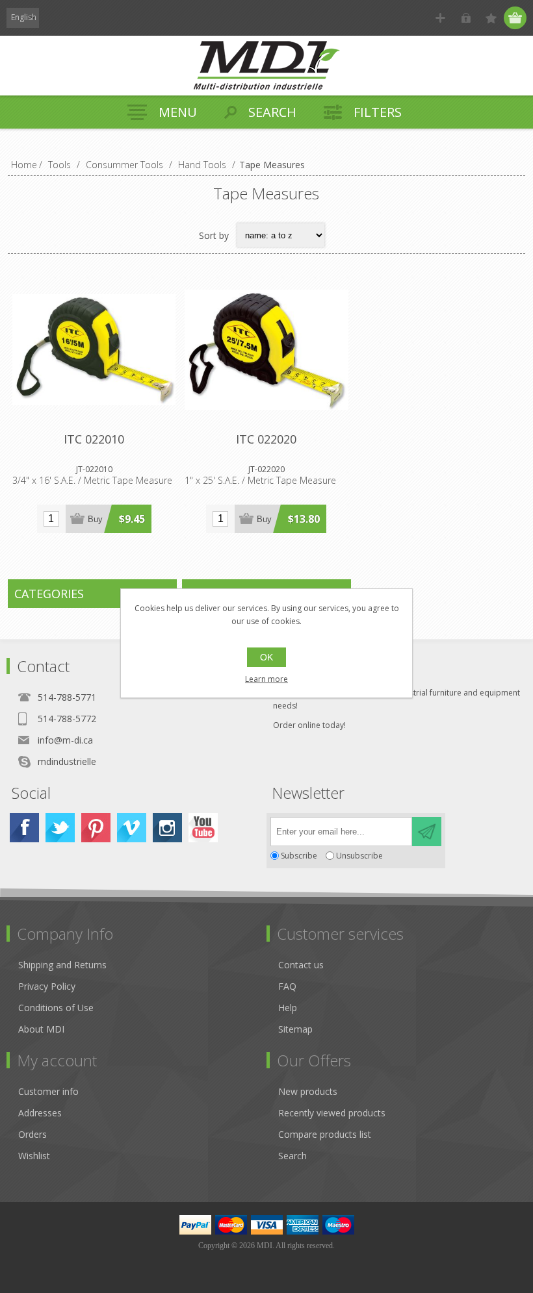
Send (426, 831)
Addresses (40, 1113)
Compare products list (324, 1134)
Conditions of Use (56, 1007)
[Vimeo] (131, 827)
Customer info (48, 1091)
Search (292, 1155)
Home (24, 164)
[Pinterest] (95, 827)
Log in (465, 17)
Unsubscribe (359, 855)
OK (266, 657)
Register (440, 17)
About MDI (41, 1029)
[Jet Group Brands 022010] (94, 349)
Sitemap (295, 1029)
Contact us (301, 965)
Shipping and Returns (62, 965)
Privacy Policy (46, 986)
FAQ (287, 986)
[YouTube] (203, 827)
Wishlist (34, 1155)
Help (287, 1007)
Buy (95, 519)
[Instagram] (167, 827)
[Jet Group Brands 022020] (266, 349)
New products (307, 1091)
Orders (32, 1134)
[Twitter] (60, 827)
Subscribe (299, 855)
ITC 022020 (266, 439)
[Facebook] (24, 827)
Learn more (266, 678)
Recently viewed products (331, 1113)
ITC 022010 (94, 439)
